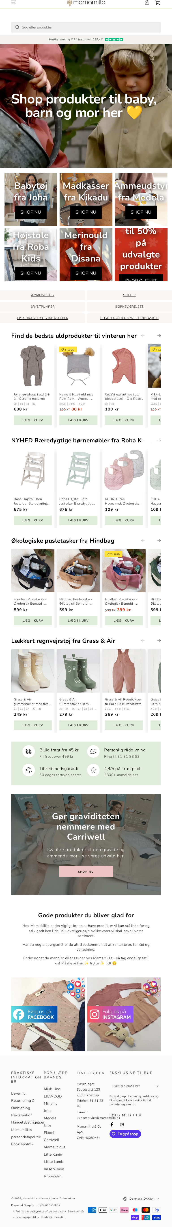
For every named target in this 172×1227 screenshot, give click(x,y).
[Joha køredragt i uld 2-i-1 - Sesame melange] (32, 366)
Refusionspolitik (49, 1205)
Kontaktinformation (54, 1217)
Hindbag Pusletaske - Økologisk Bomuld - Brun (75, 601)
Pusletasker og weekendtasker (129, 318)
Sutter (129, 295)
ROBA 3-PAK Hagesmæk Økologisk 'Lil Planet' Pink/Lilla (121, 501)
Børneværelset (129, 307)
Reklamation (22, 1115)
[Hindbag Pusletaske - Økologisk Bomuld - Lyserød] (124, 570)
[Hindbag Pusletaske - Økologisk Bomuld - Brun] (78, 570)
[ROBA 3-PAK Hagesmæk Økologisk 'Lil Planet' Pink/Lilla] (124, 470)
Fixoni (49, 1132)
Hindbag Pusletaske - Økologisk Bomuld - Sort (30, 601)
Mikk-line (52, 1089)
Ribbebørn (52, 1176)
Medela (50, 1118)
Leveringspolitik (26, 1217)
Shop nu (86, 872)
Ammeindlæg (42, 295)
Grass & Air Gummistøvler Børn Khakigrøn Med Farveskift (74, 701)
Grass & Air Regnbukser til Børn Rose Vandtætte (123, 701)
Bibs (48, 1125)
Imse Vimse (54, 1169)
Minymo (51, 1103)
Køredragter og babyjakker (42, 318)
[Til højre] (156, 336)
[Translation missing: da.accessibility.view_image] (48, 1014)
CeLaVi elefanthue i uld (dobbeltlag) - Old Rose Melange (123, 396)
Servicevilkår (76, 1211)
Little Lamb (53, 1161)
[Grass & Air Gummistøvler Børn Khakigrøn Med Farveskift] (78, 671)
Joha (47, 1110)
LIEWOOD (53, 1096)
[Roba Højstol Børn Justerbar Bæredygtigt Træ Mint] (78, 470)
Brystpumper (43, 307)
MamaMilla (30, 1198)
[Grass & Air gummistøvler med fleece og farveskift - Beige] (32, 671)
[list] (86, 761)
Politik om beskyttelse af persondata (40, 1211)
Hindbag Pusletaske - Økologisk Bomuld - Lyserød (121, 601)
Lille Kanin (53, 1154)
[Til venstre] (146, 336)
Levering (18, 1093)
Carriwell (51, 1139)
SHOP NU (31, 212)
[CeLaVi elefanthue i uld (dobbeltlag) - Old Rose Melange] (124, 366)
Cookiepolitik (22, 1144)
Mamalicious (55, 1147)
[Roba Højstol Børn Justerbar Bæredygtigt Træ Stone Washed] (32, 470)
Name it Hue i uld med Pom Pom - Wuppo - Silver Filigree (76, 396)
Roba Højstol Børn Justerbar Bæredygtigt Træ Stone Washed (30, 501)
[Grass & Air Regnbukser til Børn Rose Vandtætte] (124, 671)
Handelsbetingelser (27, 1122)
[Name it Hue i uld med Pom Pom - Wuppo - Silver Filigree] (78, 366)
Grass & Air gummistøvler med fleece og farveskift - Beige (33, 701)
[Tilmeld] (158, 1086)
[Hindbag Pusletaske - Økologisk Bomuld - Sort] (32, 570)
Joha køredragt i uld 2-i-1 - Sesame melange (32, 396)
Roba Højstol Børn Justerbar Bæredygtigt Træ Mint (76, 501)
